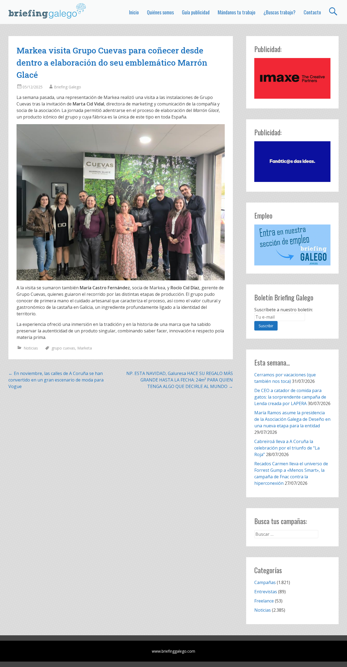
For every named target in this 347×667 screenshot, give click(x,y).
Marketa (84, 348)
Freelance (264, 601)
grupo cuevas (63, 348)
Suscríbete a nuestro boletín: (283, 310)
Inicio (134, 12)
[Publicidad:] (292, 97)
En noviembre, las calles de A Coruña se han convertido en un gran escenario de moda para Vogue (56, 379)
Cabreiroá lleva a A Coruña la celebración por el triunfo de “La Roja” (287, 447)
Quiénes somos (160, 12)
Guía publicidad (196, 12)
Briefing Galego (67, 86)
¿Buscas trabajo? (279, 12)
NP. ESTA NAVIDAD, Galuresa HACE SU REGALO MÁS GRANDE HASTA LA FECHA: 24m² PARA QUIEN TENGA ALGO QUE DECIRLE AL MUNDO (179, 379)
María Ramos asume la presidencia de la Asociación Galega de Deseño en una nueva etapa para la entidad (292, 419)
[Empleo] (292, 245)
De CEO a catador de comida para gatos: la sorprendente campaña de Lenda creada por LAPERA (290, 396)
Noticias (31, 348)
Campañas (265, 582)
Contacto (312, 12)
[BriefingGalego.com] (47, 11)
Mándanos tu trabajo (236, 12)
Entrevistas (265, 592)
